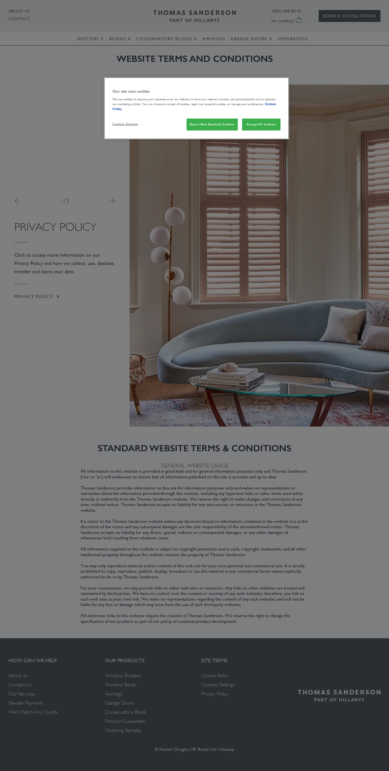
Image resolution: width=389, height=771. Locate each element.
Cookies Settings (125, 124)
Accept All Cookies (261, 124)
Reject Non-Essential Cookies (212, 124)
